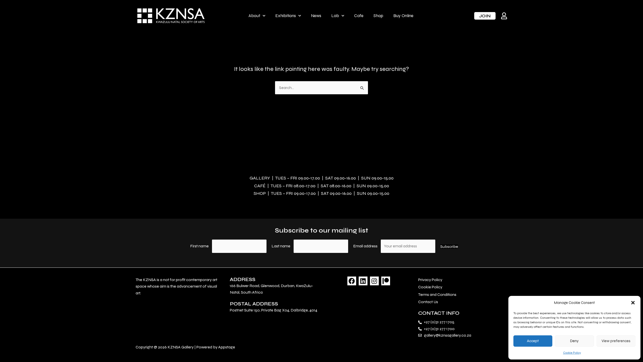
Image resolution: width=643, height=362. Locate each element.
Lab (335, 15)
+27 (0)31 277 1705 (439, 322)
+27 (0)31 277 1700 (439, 328)
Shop (378, 15)
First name (199, 246)
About (254, 15)
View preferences (616, 341)
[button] (632, 302)
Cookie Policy (572, 352)
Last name (281, 246)
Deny (574, 341)
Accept (533, 341)
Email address (365, 246)
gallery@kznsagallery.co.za (447, 335)
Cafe (358, 15)
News (316, 15)
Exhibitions (285, 15)
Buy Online (403, 15)
